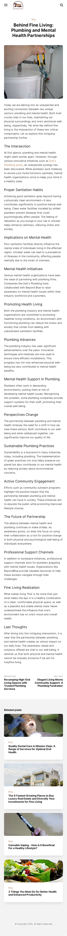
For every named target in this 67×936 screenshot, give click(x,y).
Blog (33, 19)
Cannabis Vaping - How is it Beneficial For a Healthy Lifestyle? (31, 847)
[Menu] (6, 5)
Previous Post (17, 682)
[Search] (61, 5)
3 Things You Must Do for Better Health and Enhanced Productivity (32, 893)
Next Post (49, 681)
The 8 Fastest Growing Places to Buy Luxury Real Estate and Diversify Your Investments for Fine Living (31, 798)
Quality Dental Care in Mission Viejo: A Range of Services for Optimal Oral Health (31, 749)
